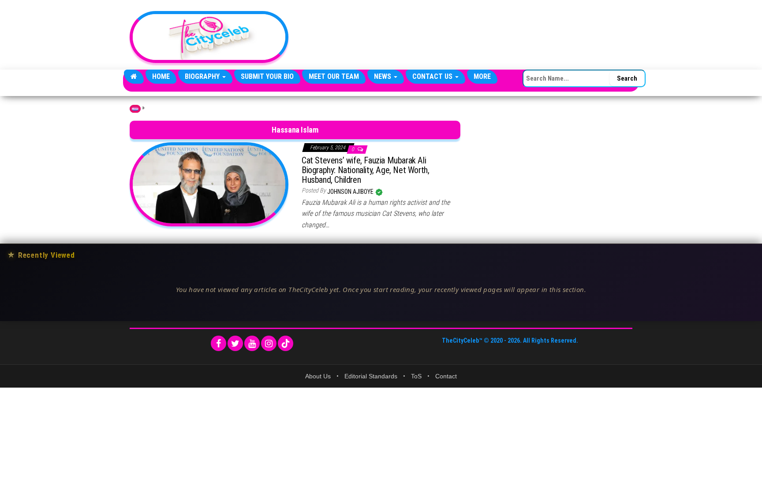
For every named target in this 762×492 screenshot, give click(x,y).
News (383, 76)
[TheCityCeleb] (134, 77)
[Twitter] (235, 343)
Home (161, 76)
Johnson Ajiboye (351, 191)
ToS (416, 376)
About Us (318, 376)
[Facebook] (218, 343)
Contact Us (433, 76)
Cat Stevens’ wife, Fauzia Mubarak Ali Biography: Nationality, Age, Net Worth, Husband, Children (365, 170)
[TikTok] (285, 343)
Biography (203, 76)
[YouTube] (252, 343)
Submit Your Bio (267, 76)
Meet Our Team (334, 76)
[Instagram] (268, 343)
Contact (446, 376)
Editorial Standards (370, 376)
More (482, 76)
